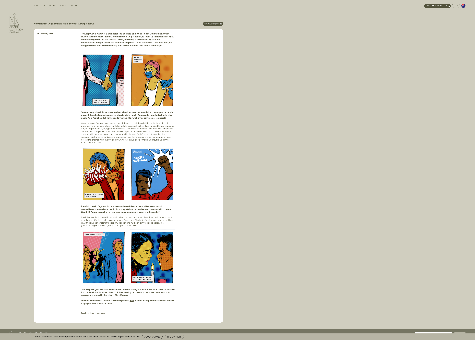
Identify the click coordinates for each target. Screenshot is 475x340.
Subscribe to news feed (436, 5)
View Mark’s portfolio (213, 24)
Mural (74, 5)
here (109, 303)
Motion (62, 5)
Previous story (87, 313)
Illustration (49, 5)
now (132, 300)
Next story (100, 313)
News (456, 5)
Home (36, 5)
